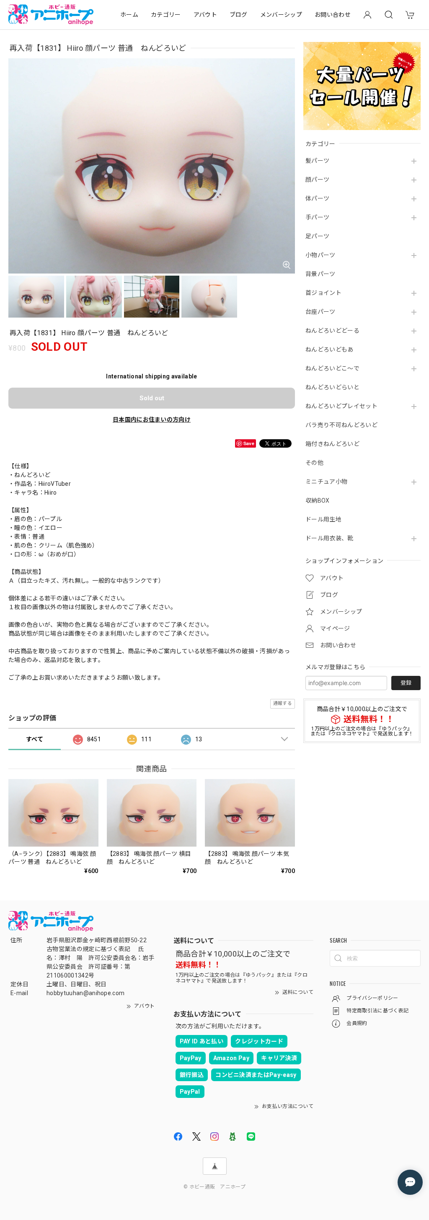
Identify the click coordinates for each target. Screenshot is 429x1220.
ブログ (239, 14)
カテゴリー (166, 14)
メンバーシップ (281, 14)
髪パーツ (317, 160)
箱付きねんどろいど (332, 444)
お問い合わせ (333, 14)
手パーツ (317, 217)
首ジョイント (323, 292)
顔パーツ (317, 179)
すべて (34, 739)
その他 (314, 462)
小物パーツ (320, 255)
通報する (282, 703)
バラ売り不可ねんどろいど (341, 425)
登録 (406, 683)
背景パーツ (320, 274)
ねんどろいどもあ (329, 349)
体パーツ (317, 198)
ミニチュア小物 (326, 481)
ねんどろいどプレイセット (341, 406)
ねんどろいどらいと (332, 387)
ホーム (129, 14)
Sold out (152, 398)
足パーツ (317, 236)
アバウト (205, 14)
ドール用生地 (323, 519)
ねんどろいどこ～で (332, 368)
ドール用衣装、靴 (329, 538)
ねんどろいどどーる (332, 330)
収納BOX (317, 500)
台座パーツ (320, 311)
